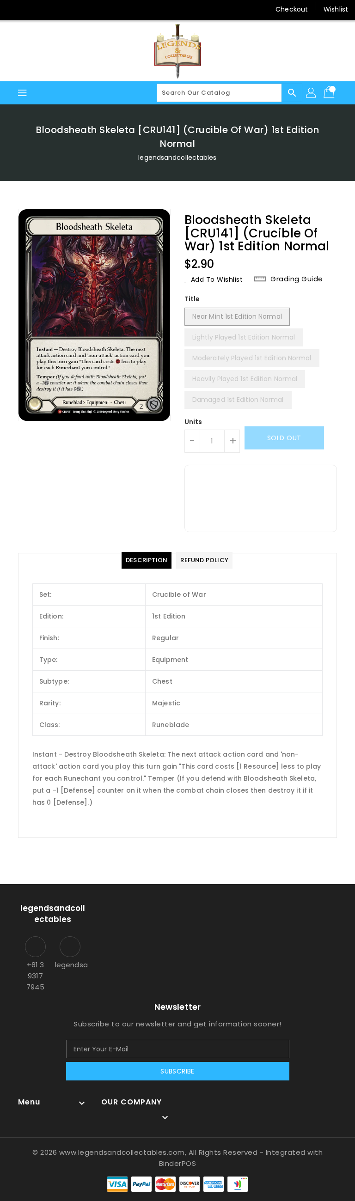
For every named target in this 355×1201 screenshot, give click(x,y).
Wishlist (336, 9)
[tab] (146, 560)
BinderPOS (177, 1163)
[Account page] (311, 93)
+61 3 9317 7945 (35, 976)
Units (193, 422)
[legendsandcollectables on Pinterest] (50, 9)
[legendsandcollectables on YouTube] (103, 9)
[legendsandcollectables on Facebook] (15, 9)
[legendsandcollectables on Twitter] (32, 9)
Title (192, 298)
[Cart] (330, 93)
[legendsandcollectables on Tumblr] (85, 9)
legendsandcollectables (177, 157)
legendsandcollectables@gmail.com (70, 965)
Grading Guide (296, 279)
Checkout (291, 9)
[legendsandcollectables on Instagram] (67, 9)
